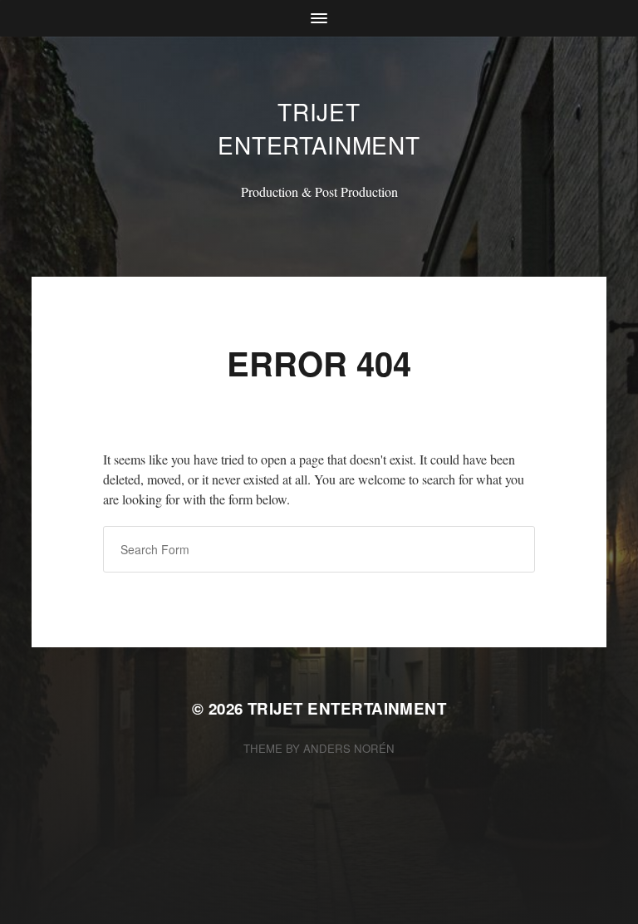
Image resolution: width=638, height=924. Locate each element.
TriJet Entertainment (319, 128)
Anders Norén (349, 748)
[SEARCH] (509, 549)
